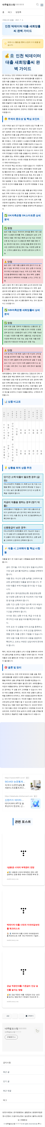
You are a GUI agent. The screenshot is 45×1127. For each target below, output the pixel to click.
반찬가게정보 (7, 1112)
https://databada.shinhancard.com (19, 796)
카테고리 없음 (8, 20)
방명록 (18, 12)
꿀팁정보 (28, 1112)
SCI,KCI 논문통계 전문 (14, 781)
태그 (10, 12)
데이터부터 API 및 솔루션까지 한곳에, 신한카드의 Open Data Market (15, 805)
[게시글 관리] (21, 1016)
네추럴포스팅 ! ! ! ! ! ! (13, 4)
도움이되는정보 (18, 1116)
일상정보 (28, 1116)
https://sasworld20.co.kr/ (15, 778)
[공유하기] (14, 1016)
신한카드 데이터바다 (14, 800)
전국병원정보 (19, 1112)
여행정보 (24, 1120)
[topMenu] (41, 4)
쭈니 (39, 1124)
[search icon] (37, 4)
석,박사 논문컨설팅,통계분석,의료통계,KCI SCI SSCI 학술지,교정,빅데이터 (15, 786)
